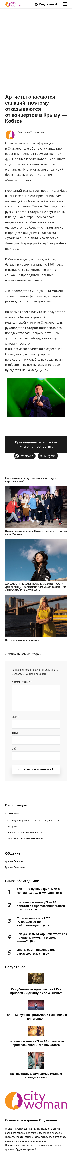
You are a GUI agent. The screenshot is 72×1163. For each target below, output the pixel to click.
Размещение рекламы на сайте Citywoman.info (34, 820)
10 (35, 941)
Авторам (12, 826)
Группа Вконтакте (15, 867)
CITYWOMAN (12, 813)
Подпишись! (48, 4)
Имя (15, 717)
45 (61, 892)
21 (39, 909)
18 (47, 925)
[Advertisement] (36, 56)
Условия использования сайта (24, 832)
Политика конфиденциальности (25, 838)
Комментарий (22, 682)
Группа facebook (14, 861)
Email (16, 732)
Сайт (15, 748)
